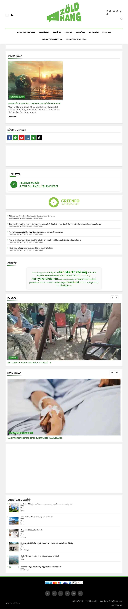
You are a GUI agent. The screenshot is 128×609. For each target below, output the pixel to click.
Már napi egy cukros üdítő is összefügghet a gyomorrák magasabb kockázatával (36, 232)
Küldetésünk (77, 601)
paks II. (93, 279)
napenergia (83, 278)
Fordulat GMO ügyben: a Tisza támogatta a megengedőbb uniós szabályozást (46, 504)
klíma (63, 275)
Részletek (12, 117)
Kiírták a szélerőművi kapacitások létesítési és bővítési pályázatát (31, 248)
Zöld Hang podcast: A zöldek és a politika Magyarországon (38, 362)
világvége (89, 283)
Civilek (68, 32)
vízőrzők (57, 286)
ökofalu (70, 286)
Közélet (57, 32)
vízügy (64, 285)
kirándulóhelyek (86, 276)
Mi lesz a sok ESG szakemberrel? (31, 530)
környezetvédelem (45, 279)
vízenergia (96, 283)
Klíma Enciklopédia (52, 39)
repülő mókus (43, 282)
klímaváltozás (73, 275)
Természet (44, 32)
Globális (80, 32)
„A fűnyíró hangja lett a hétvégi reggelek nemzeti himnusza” (40, 567)
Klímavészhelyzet (26, 32)
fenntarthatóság (73, 272)
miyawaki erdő (72, 279)
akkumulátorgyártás (39, 273)
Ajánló (22, 507)
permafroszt (34, 282)
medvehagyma (63, 279)
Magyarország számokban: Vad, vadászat (28, 438)
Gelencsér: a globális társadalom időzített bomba (34, 103)
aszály (49, 272)
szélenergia (60, 282)
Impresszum (116, 605)
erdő (56, 272)
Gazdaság (94, 32)
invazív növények (52, 275)
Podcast (106, 32)
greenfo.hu (17, 218)
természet (72, 282)
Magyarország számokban (21, 433)
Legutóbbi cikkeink (76, 39)
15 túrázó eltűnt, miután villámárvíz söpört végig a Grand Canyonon (32, 216)
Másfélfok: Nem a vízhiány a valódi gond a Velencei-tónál (39, 556)
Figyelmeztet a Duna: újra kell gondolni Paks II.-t (36, 517)
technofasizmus (83, 282)
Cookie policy (92, 601)
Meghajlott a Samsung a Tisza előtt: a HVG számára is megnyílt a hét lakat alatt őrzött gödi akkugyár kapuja (45, 240)
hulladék (92, 272)
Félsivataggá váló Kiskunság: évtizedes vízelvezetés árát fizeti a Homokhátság (46, 543)
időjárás (40, 275)
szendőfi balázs (50, 283)
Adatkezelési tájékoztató (111, 601)
